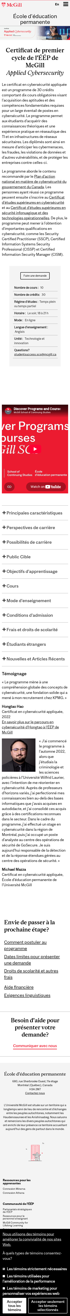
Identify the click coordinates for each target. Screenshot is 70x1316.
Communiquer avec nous (35, 1045)
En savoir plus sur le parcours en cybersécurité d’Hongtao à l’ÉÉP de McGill (30, 727)
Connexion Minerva (14, 1188)
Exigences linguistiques (27, 995)
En (57, 4)
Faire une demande (35, 275)
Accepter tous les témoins (14, 1306)
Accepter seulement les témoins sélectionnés (48, 1306)
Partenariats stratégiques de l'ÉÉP (17, 1210)
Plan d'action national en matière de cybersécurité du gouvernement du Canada (34, 181)
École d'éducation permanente (35, 19)
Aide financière (19, 987)
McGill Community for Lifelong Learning (15, 1224)
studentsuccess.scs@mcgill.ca (35, 354)
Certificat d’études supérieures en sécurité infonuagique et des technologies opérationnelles (34, 213)
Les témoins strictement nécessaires (37, 1269)
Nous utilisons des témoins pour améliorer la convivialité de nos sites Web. (32, 1239)
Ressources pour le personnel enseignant (15, 1217)
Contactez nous (35, 1093)
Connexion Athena (13, 1193)
